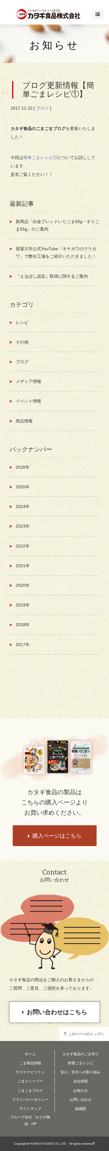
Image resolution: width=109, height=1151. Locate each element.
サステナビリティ (30, 1072)
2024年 (23, 506)
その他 (22, 342)
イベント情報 (28, 401)
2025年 (23, 486)
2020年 (23, 585)
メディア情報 (28, 381)
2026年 (23, 467)
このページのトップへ (86, 1034)
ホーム (30, 1054)
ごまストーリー (30, 1081)
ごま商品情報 (30, 1063)
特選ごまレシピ (80, 1063)
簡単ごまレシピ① (40, 157)
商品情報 (24, 421)
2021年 (23, 565)
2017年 (23, 644)
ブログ (42, 108)
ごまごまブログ (30, 1090)
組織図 (80, 1109)
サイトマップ (30, 1109)
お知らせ (54, 45)
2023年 (23, 526)
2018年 (23, 624)
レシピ (22, 322)
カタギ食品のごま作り (80, 1054)
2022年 (23, 546)
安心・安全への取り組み (81, 1072)
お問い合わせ (80, 1100)
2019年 (23, 605)
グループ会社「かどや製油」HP (30, 1120)
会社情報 (80, 1081)
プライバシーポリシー (30, 1100)
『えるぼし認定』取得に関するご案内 (52, 276)
